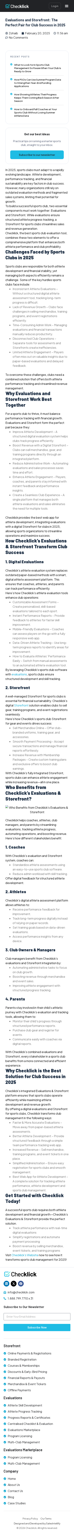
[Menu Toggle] (66, 6)
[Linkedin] (6, 1284)
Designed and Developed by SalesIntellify (37, 1523)
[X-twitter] (14, 1284)
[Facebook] (21, 1284)
